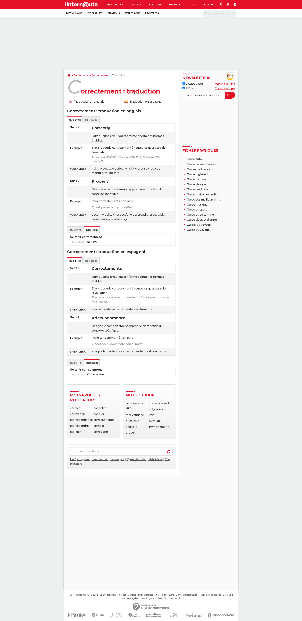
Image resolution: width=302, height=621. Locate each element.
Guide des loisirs (197, 189)
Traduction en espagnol (146, 101)
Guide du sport (197, 209)
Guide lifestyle (196, 184)
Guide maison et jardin (202, 194)
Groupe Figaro (147, 598)
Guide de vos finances (202, 164)
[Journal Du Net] (116, 615)
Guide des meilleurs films (204, 199)
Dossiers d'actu (194, 83)
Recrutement (167, 595)
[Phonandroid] (221, 615)
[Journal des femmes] (76, 615)
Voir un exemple (225, 83)
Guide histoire (196, 179)
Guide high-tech (198, 174)
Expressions (132, 13)
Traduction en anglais (89, 101)
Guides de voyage (199, 224)
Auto (191, 4)
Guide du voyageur (200, 230)
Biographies (94, 13)
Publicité (122, 595)
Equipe (94, 595)
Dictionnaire (74, 13)
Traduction (75, 230)
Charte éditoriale (108, 595)
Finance (174, 4)
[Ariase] (193, 615)
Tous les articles (145, 595)
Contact (132, 595)
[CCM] (97, 615)
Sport (136, 4)
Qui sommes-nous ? (79, 595)
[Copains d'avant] (154, 615)
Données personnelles (186, 595)
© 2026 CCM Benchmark (168, 598)
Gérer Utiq (228, 595)
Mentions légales (130, 598)
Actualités (115, 4)
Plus (206, 4)
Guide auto (194, 159)
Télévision (191, 88)
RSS (157, 595)
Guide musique (197, 204)
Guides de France (198, 169)
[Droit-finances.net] (134, 615)
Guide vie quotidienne (202, 219)
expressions (91, 120)
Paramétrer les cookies (210, 595)
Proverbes (152, 13)
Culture (155, 4)
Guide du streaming (200, 214)
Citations (114, 13)
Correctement (100, 75)
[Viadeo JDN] (173, 615)
